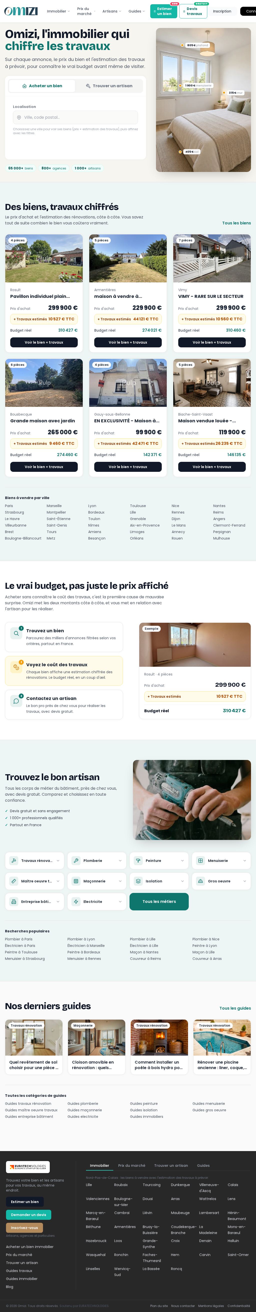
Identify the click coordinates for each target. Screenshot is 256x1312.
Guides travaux (19, 1270)
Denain (205, 1240)
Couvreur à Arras (207, 958)
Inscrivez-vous (24, 1227)
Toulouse (138, 505)
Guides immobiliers (146, 1116)
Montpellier (56, 512)
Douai (148, 1198)
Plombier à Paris (18, 939)
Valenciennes (98, 1198)
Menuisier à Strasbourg (25, 958)
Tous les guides (235, 1008)
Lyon (92, 505)
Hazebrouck (96, 1240)
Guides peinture (144, 1103)
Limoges (137, 531)
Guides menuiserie (208, 1103)
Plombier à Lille (143, 939)
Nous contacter (183, 1306)
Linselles (93, 1268)
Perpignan (222, 531)
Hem (175, 1254)
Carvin (204, 1254)
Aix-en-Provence (145, 525)
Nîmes (93, 525)
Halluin (233, 1240)
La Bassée (151, 1268)
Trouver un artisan (112, 86)
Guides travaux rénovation (28, 1103)
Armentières (125, 1226)
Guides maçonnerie (85, 1110)
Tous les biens (236, 223)
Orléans (137, 538)
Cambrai (122, 1212)
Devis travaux (197, 10)
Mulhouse (221, 538)
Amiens (94, 531)
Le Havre (12, 518)
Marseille (54, 505)
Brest (9, 531)
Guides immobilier (22, 1278)
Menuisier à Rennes (84, 958)
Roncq (176, 1268)
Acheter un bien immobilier (30, 1246)
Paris (9, 505)
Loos (118, 1240)
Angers (219, 518)
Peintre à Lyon (204, 945)
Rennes (178, 512)
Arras (175, 1198)
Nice (175, 505)
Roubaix (121, 1184)
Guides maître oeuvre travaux (31, 1110)
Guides (134, 11)
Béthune (93, 1226)
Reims (218, 512)
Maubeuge (180, 1212)
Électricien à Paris (20, 945)
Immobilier (56, 11)
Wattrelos (207, 1198)
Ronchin (121, 1254)
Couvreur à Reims (145, 958)
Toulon (94, 518)
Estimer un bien (167, 10)
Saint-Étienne (58, 518)
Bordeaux (96, 512)
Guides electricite (83, 1116)
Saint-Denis (57, 525)
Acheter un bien (45, 86)
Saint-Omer (238, 1254)
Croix (175, 1240)
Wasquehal (96, 1254)
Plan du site (159, 1306)
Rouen (177, 538)
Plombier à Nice (206, 939)
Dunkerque (180, 1184)
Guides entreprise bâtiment (29, 1116)
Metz (51, 538)
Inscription (222, 11)
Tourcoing (151, 1184)
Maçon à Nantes (144, 952)
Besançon (97, 538)
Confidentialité (239, 1306)
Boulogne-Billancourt (23, 538)
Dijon (176, 518)
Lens (232, 1198)
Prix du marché (84, 11)
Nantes (219, 505)
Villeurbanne (15, 525)
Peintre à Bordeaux (84, 952)
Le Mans (179, 525)
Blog (9, 1286)
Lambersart (209, 1212)
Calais (233, 1184)
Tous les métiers (159, 901)
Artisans (110, 11)
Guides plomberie (83, 1103)
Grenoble (138, 518)
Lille (133, 512)
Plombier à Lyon (81, 939)
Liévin (147, 1212)
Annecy (178, 531)
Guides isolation (144, 1110)
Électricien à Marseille (86, 945)
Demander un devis (28, 1214)
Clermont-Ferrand (229, 525)
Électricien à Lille (144, 945)
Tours (51, 531)
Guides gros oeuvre (209, 1110)
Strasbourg (14, 512)
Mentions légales (211, 1306)
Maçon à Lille (203, 952)
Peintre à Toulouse (21, 952)
